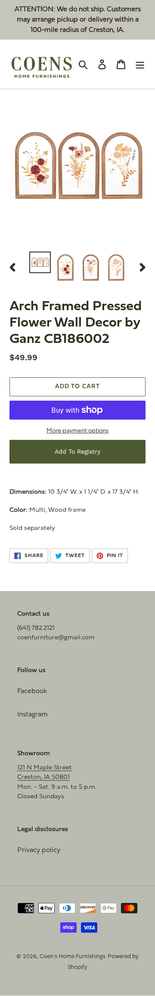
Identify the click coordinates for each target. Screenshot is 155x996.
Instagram (32, 715)
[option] (40, 262)
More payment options (77, 431)
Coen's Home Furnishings (72, 956)
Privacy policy (38, 850)
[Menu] (139, 64)
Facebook (32, 691)
